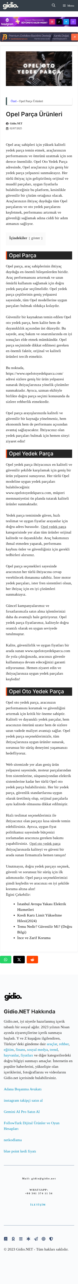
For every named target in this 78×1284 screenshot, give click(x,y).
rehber (64, 1044)
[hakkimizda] (6, 1239)
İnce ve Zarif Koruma (34, 938)
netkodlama (13, 1140)
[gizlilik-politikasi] (36, 1239)
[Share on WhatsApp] (5, 959)
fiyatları (27, 1055)
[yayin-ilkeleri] (28, 1239)
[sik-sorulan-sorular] (21, 1239)
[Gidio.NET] (11, 5)
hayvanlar (11, 1055)
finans (20, 1049)
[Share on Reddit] (32, 959)
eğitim (9, 1049)
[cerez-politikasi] (43, 1239)
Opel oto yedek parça (45, 844)
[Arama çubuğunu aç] (53, 5)
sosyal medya (37, 1049)
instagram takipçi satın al (23, 1100)
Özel (13, 101)
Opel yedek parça (53, 527)
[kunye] (13, 1239)
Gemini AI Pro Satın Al (22, 1112)
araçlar (52, 1044)
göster (35, 238)
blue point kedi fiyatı (20, 1151)
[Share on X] (19, 959)
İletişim (38, 1204)
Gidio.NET (16, 123)
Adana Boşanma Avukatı (23, 1089)
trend (54, 1049)
